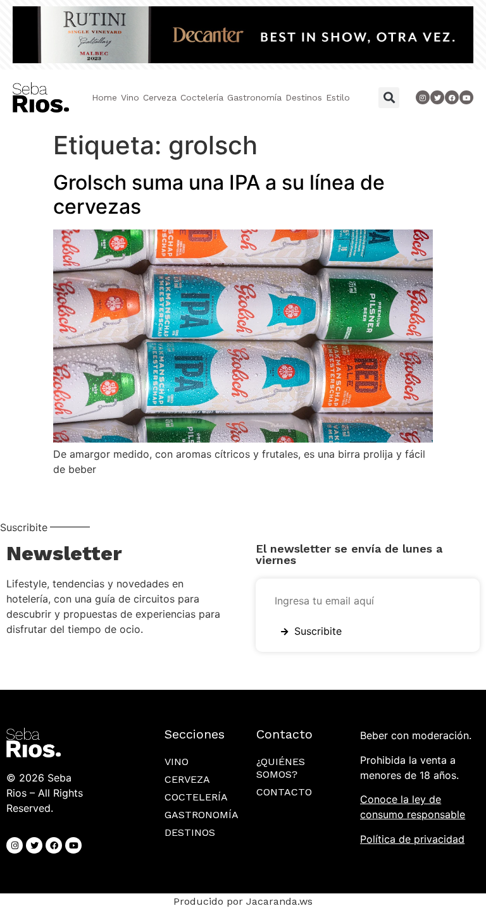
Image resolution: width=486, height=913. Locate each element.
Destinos (303, 97)
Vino (130, 97)
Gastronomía (254, 97)
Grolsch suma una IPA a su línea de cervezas (219, 194)
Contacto (284, 792)
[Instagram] (423, 97)
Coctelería (201, 97)
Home (104, 97)
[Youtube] (466, 97)
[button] (388, 97)
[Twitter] (437, 97)
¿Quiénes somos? (280, 768)
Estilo (338, 97)
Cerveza (160, 97)
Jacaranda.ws (279, 901)
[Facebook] (54, 845)
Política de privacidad (412, 839)
